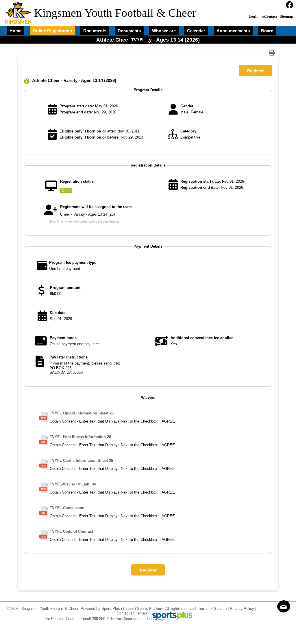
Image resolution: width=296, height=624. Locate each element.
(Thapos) (128, 608)
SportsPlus (110, 608)
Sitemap (140, 613)
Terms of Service (212, 608)
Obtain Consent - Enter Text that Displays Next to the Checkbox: (104, 421)
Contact (123, 613)
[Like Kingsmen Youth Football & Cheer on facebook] (289, 5)
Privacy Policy (242, 608)
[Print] (273, 52)
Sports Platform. (150, 608)
